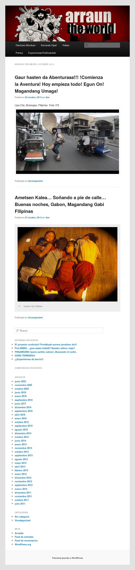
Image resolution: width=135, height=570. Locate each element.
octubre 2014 (22, 437)
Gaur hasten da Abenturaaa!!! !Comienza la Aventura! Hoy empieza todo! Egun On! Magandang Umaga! (59, 84)
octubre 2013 (22, 451)
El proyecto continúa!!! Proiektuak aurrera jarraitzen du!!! (46, 344)
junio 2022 (20, 381)
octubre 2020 (22, 388)
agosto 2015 (21, 429)
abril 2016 (20, 414)
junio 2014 (20, 440)
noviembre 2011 (23, 496)
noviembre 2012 (23, 481)
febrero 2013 (21, 470)
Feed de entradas (24, 536)
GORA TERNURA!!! (25, 355)
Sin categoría (22, 516)
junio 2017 (20, 403)
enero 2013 (21, 474)
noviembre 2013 (23, 448)
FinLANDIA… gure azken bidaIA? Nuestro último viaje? (45, 348)
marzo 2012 (21, 489)
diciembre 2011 (23, 492)
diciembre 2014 (23, 433)
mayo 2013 (20, 463)
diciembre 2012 (23, 477)
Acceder (19, 533)
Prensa (19, 52)
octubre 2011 (22, 500)
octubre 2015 (22, 422)
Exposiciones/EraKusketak (42, 52)
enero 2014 (21, 444)
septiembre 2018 (24, 400)
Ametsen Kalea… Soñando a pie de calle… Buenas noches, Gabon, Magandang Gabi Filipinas (60, 204)
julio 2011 (20, 503)
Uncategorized (35, 181)
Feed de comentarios (26, 540)
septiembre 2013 (24, 455)
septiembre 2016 (24, 411)
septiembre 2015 (24, 425)
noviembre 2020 (23, 385)
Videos (65, 45)
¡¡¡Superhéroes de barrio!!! (29, 359)
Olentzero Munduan (26, 45)
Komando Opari (49, 45)
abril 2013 (20, 466)
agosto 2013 (21, 459)
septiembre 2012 (24, 485)
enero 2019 (21, 396)
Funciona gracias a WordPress (67, 557)
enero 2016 (21, 418)
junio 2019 (20, 392)
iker (48, 97)
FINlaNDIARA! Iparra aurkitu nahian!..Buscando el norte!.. (46, 351)
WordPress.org (23, 544)
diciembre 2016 (23, 407)
